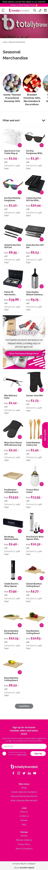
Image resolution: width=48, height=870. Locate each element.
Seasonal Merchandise (17, 42)
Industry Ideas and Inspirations (24, 792)
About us (24, 812)
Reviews (24, 820)
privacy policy (22, 754)
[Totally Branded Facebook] (13, 773)
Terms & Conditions (24, 849)
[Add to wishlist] (20, 145)
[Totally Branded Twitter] (24, 773)
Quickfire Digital (27, 868)
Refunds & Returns (24, 840)
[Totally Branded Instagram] (18, 773)
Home (5, 42)
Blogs (24, 788)
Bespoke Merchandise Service (24, 796)
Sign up (38, 753)
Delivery (24, 836)
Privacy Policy (24, 844)
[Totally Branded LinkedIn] (29, 773)
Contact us (24, 816)
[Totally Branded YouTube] (34, 773)
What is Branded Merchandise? (24, 800)
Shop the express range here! (24, 353)
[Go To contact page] (40, 10)
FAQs (24, 825)
